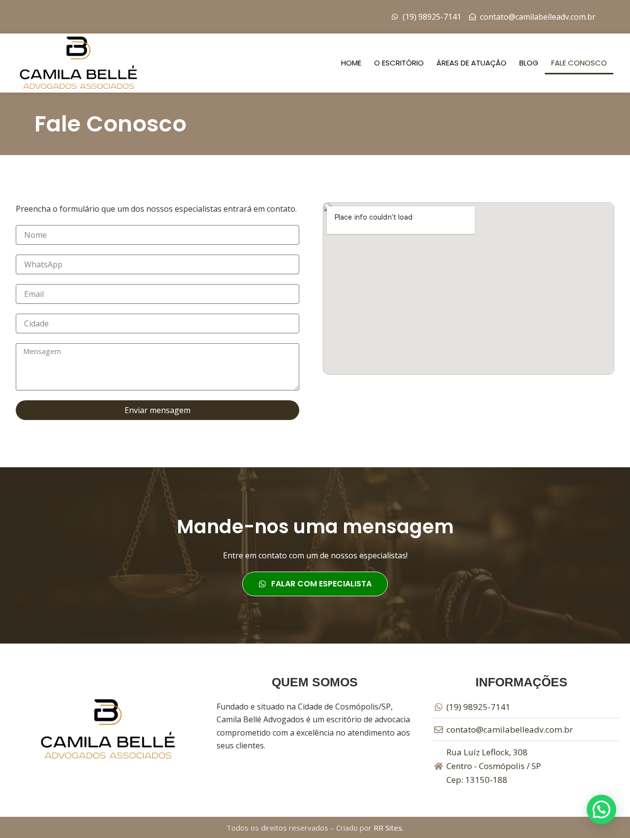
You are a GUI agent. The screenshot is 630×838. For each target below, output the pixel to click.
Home (351, 63)
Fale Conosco (579, 63)
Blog (528, 63)
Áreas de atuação (471, 63)
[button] (601, 809)
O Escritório (399, 63)
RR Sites (388, 828)
